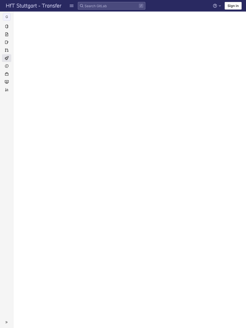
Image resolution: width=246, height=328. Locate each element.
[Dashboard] (34, 6)
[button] (6, 322)
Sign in (233, 6)
